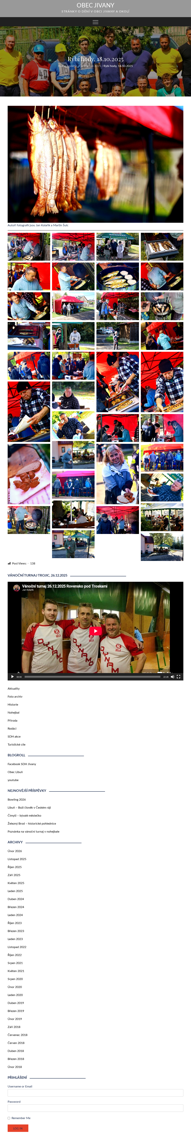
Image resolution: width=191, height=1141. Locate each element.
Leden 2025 (15, 893)
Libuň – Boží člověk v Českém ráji (29, 810)
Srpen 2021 (15, 965)
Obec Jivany (95, 6)
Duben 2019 (16, 1005)
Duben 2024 (16, 901)
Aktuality (14, 691)
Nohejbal (13, 715)
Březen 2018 (16, 1061)
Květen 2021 (16, 973)
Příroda (12, 723)
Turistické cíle (16, 747)
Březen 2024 (16, 909)
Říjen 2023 (15, 925)
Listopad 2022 (17, 949)
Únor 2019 (15, 1021)
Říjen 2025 (15, 869)
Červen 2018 (16, 1045)
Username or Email (20, 1089)
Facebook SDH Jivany (22, 766)
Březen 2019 (16, 1013)
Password (14, 1104)
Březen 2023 (16, 933)
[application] (96, 634)
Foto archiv (15, 699)
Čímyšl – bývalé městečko (24, 818)
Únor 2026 (15, 853)
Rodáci (12, 731)
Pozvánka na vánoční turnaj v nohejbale (33, 834)
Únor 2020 (15, 989)
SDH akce (14, 739)
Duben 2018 (16, 1053)
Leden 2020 (15, 997)
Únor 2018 (15, 1069)
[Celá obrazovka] (178, 679)
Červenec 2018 (17, 1037)
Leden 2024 (15, 917)
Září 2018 (14, 1029)
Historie (13, 707)
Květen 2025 (16, 885)
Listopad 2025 (17, 861)
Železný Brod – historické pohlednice (32, 826)
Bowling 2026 (17, 802)
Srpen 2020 (15, 981)
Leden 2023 (15, 941)
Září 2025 (14, 877)
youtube (13, 782)
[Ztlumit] (172, 679)
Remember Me (21, 1120)
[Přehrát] (12, 679)
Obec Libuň (15, 774)
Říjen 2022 (15, 957)
